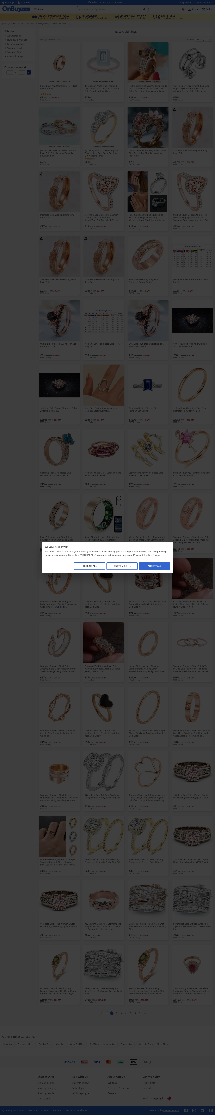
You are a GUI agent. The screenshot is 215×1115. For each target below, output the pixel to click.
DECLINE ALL (89, 566)
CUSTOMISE (120, 566)
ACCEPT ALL (154, 566)
